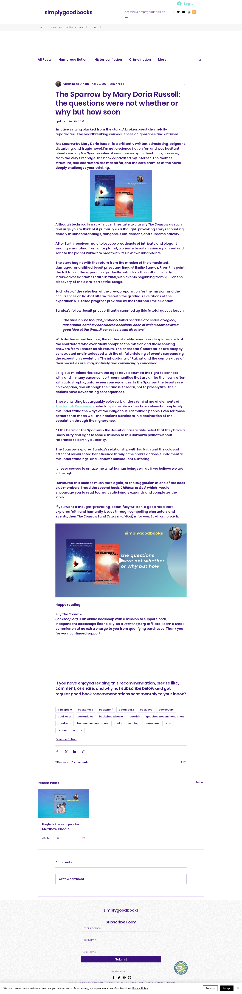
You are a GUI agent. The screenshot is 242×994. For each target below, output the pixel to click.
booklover (64, 716)
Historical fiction (108, 59)
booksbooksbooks (111, 716)
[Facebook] (173, 12)
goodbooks (126, 709)
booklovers (166, 709)
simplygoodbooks (68, 12)
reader (62, 730)
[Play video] (121, 560)
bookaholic (85, 709)
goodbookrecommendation (165, 716)
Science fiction (66, 739)
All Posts (45, 59)
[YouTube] (183, 12)
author (77, 730)
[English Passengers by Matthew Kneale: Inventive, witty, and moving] (63, 803)
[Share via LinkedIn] (74, 751)
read (168, 723)
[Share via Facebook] (57, 751)
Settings (210, 988)
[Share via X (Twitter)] (65, 751)
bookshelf (106, 709)
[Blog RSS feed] (194, 12)
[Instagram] (189, 12)
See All (199, 782)
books (118, 723)
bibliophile (65, 709)
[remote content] (121, 658)
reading (133, 723)
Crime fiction (140, 59)
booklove (146, 709)
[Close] (238, 988)
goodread (64, 723)
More (162, 59)
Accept (226, 988)
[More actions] (184, 84)
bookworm (152, 723)
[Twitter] (178, 12)
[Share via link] (83, 751)
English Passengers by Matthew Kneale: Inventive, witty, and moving (60, 826)
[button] (199, 59)
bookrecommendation (92, 723)
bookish (135, 716)
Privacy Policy (140, 988)
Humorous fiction (73, 59)
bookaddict (85, 716)
